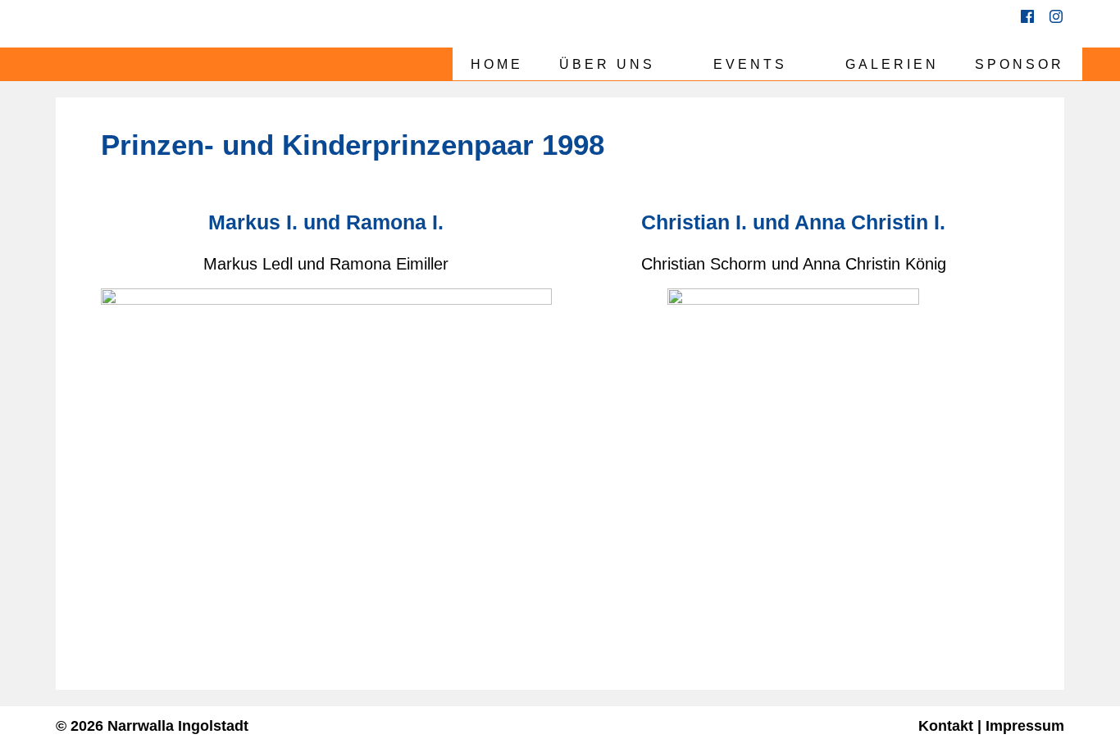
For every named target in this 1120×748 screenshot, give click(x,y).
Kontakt (945, 726)
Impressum (1025, 726)
